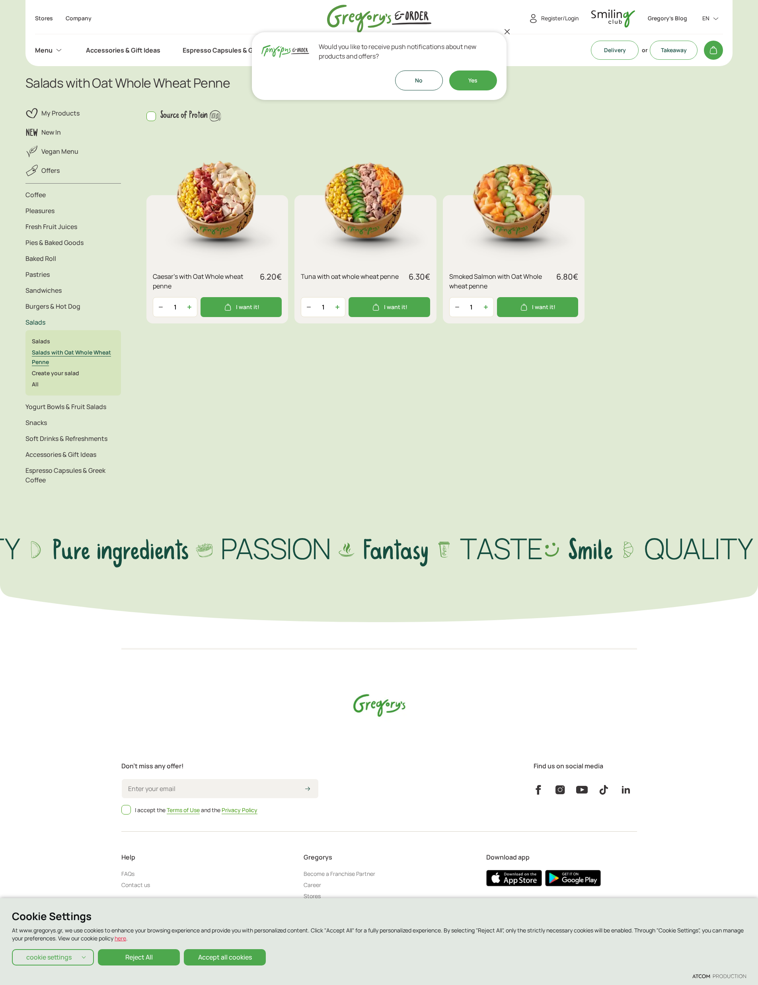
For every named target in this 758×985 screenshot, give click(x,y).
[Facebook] (538, 790)
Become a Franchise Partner (339, 873)
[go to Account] (613, 18)
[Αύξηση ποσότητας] (189, 307)
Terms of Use (183, 810)
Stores (312, 896)
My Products (60, 113)
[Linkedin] (626, 790)
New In (51, 132)
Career (312, 885)
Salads (41, 341)
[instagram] (560, 790)
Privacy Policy (239, 810)
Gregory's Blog (667, 18)
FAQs (127, 873)
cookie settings (49, 957)
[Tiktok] (604, 790)
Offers (50, 170)
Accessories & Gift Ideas (123, 50)
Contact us (135, 885)
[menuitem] (49, 50)
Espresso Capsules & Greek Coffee (236, 50)
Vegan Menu (59, 151)
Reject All (139, 957)
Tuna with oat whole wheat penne (350, 276)
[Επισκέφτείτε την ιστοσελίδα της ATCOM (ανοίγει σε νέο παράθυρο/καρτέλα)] (719, 976)
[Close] (507, 31)
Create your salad (55, 373)
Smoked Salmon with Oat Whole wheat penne (495, 281)
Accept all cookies (225, 957)
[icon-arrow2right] (307, 789)
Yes (472, 80)
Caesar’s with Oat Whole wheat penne (198, 281)
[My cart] (713, 50)
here (120, 938)
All (35, 384)
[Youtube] (582, 790)
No (419, 80)
